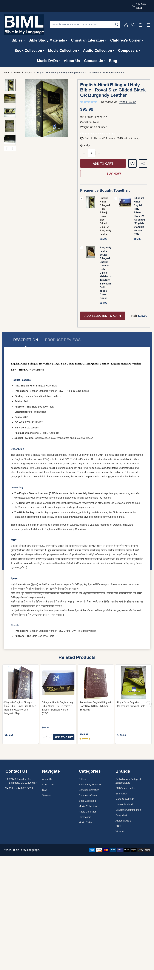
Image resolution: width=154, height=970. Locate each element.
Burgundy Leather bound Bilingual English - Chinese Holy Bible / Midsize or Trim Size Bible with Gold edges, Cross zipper (105, 272)
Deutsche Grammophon (128, 810)
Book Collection (28, 50)
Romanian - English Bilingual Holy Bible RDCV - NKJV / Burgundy (95, 706)
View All (120, 831)
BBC (118, 826)
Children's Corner (125, 40)
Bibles (17, 40)
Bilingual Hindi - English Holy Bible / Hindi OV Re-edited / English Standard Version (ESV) (139, 216)
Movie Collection (62, 50)
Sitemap (46, 795)
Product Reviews (63, 340)
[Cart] (148, 25)
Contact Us (93, 61)
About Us (72, 61)
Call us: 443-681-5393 (21, 788)
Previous (7, 148)
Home (7, 72)
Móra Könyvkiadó (125, 799)
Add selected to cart (102, 315)
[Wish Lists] (133, 25)
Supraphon (121, 793)
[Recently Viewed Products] (141, 25)
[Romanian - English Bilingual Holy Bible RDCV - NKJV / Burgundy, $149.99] (96, 682)
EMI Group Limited (125, 788)
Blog (113, 61)
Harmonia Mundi (124, 804)
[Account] (126, 25)
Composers (128, 50)
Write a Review (127, 102)
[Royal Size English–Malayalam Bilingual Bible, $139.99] (133, 682)
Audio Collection (97, 50)
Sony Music (122, 815)
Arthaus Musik (123, 820)
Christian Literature (87, 40)
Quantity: (85, 145)
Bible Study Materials (46, 40)
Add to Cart (103, 163)
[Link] (24, 24)
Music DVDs (47, 61)
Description (25, 340)
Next (13, 148)
